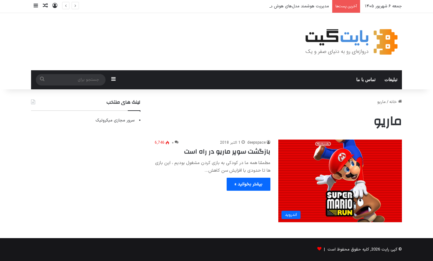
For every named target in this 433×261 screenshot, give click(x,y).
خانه (393, 102)
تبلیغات (391, 79)
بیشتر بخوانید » (248, 184)
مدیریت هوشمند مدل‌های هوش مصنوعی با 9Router (283, 6)
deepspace (256, 143)
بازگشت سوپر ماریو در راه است (227, 151)
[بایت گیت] (351, 42)
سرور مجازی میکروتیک (115, 120)
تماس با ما (366, 79)
